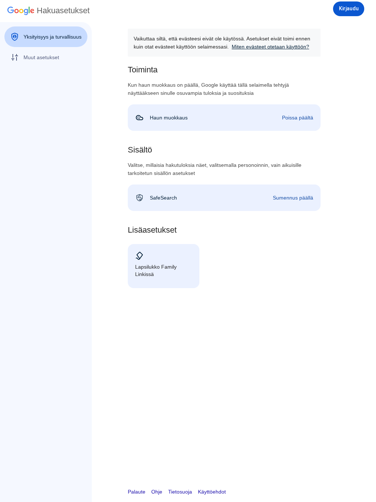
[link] (224, 117)
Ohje (156, 492)
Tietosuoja (180, 492)
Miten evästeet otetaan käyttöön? (270, 47)
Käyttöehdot (212, 492)
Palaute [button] (136, 492)
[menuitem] (45, 36)
